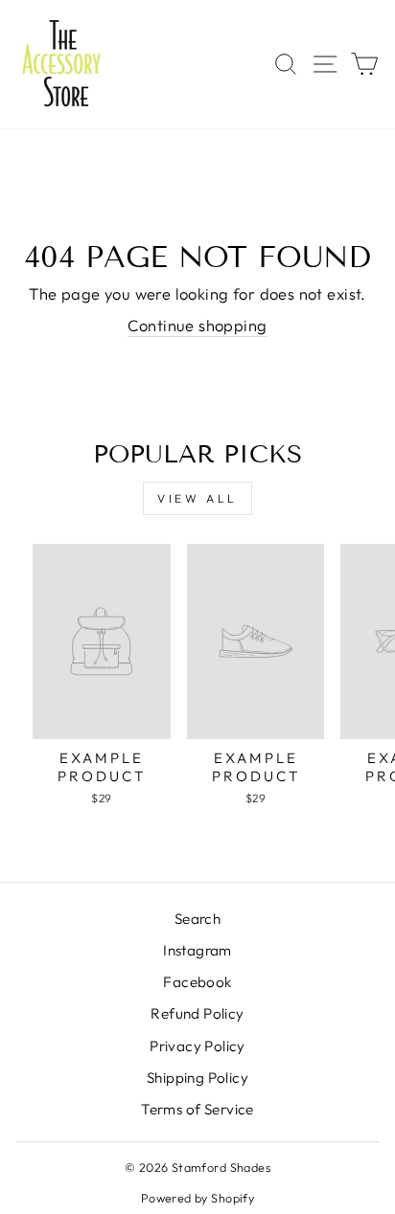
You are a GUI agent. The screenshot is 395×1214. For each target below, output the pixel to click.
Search (197, 919)
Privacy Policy (197, 1046)
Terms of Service (197, 1109)
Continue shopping (197, 325)
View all (197, 498)
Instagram (197, 950)
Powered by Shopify (197, 1197)
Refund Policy (197, 1013)
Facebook (197, 982)
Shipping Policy (197, 1077)
